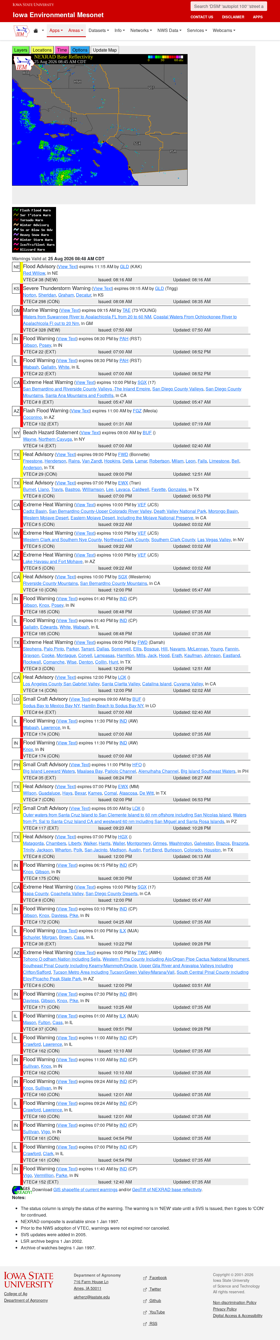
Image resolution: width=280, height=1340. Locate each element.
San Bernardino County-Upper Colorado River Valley (100, 511)
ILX (122, 930)
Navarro (177, 649)
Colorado (193, 850)
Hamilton (125, 655)
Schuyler (31, 937)
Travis (57, 489)
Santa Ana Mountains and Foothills (79, 395)
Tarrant (87, 649)
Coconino (32, 417)
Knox (44, 605)
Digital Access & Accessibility (237, 1315)
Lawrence (50, 727)
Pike (73, 915)
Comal (110, 793)
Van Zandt (92, 461)
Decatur (83, 295)
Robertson (159, 461)
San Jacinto (95, 850)
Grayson (31, 655)
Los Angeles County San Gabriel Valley (61, 684)
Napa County (35, 893)
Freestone (32, 461)
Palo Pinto (54, 649)
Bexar (80, 793)
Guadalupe (49, 793)
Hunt (113, 662)
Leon (191, 461)
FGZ (137, 410)
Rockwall (32, 662)
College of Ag (15, 1293)
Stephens (32, 649)
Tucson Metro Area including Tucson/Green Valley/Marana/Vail (113, 972)
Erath (177, 655)
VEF (142, 504)
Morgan (49, 937)
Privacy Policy (225, 1309)
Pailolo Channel (120, 771)
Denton (86, 662)
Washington (180, 843)
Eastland (231, 655)
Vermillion (44, 1175)
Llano (43, 489)
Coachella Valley (67, 893)
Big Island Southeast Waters (208, 771)
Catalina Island (156, 684)
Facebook (157, 1277)
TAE (126, 310)
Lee (109, 489)
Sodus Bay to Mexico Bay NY (51, 705)
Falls (202, 461)
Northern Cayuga (55, 439)
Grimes (160, 843)
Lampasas (104, 655)
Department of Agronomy (26, 1300)
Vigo (45, 1131)
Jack (152, 655)
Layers (20, 50)
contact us (202, 16)
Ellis (137, 649)
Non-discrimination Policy (234, 1302)
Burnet (29, 489)
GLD (124, 266)
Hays (67, 793)
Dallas (103, 649)
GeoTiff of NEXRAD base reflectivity (167, 1189)
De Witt (146, 793)
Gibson (30, 345)
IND (123, 598)
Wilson (29, 793)
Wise (72, 662)
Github (154, 1300)
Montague (66, 655)
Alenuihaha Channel (158, 771)
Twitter (154, 1289)
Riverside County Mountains (50, 583)
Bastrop (72, 489)
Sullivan (31, 1066)
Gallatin (48, 367)
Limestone (219, 461)
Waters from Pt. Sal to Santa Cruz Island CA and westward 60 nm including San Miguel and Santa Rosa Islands (134, 818)
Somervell (121, 649)
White (63, 367)
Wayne (29, 439)
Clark (48, 1153)
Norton (29, 295)
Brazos (223, 843)
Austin (135, 850)
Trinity (28, 850)
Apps (54, 30)
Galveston (204, 843)
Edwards (48, 627)
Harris (104, 843)
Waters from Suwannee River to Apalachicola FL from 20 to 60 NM (87, 316)
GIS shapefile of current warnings (85, 1189)
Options (80, 50)
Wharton (63, 850)
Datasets (97, 30)
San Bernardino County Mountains (113, 583)
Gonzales (177, 489)
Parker (72, 649)
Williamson (93, 489)
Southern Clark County (173, 539)
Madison (118, 850)
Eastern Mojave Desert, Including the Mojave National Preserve (132, 517)
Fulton (44, 1022)
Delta (127, 461)
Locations (42, 50)
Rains (74, 461)
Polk (78, 850)
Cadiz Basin (35, 511)
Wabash (31, 367)
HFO (137, 764)
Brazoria (240, 843)
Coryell (85, 655)
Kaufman (193, 655)
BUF (147, 432)
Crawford (32, 1044)
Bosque (151, 649)
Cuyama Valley (188, 684)
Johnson (212, 655)
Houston (212, 850)
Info (118, 30)
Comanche (54, 662)
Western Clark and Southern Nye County (62, 539)
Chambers (56, 843)
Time (62, 50)
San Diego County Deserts (112, 893)
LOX (122, 677)
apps (258, 16)
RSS (152, 1323)
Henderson (55, 461)
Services (195, 30)
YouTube (156, 1312)
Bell (235, 461)
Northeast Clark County (126, 539)
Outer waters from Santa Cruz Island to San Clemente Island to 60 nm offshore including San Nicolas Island (127, 815)
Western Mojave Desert (45, 517)
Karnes (95, 793)
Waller (119, 843)
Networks (139, 30)
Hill (164, 649)
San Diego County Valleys (177, 389)
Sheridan (47, 295)
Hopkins (112, 461)
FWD (123, 454)
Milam (177, 461)
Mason (29, 1022)
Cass (79, 937)
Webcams (222, 30)
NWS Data (168, 30)
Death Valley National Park (180, 511)
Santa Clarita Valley (121, 684)
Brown (65, 937)
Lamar (141, 461)
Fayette (158, 489)
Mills (140, 655)
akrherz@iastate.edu (92, 1297)
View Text (67, 266)
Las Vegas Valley (214, 539)
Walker (90, 843)
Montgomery (139, 843)
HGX (123, 836)
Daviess (59, 915)
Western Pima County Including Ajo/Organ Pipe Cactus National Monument (176, 959)
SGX (142, 382)
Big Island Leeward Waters (49, 771)
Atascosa (128, 793)
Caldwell (140, 489)
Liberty (74, 843)
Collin (101, 662)
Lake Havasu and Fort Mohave (53, 561)
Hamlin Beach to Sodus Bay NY (112, 705)
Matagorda (33, 843)
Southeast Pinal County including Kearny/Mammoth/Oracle (80, 965)
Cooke (48, 655)
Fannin (231, 649)
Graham (66, 295)
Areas (74, 30)
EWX (123, 483)
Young (216, 649)
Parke (61, 1175)
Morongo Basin (223, 511)
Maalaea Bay (90, 771)
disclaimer (233, 16)
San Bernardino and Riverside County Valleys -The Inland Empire (86, 389)
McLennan (198, 649)
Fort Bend (152, 850)
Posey (45, 345)
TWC (143, 952)
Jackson (45, 850)
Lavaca (123, 489)
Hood (164, 655)
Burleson (173, 850)
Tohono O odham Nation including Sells (61, 959)
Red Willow (34, 273)
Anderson (32, 467)
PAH (124, 338)
